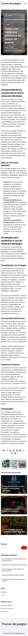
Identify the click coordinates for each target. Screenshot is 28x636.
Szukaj (24, 547)
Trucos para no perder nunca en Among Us (14, 565)
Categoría (4, 592)
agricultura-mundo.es (7, 608)
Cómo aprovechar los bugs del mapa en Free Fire (13, 580)
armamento (15, 19)
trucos (7, 24)
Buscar (4, 544)
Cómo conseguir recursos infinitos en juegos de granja (13, 569)
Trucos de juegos (11, 3)
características (23, 19)
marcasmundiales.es (7, 605)
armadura (8, 19)
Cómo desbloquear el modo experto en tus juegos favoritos (13, 488)
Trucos (3, 595)
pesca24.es (4, 611)
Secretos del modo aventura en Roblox (13, 575)
